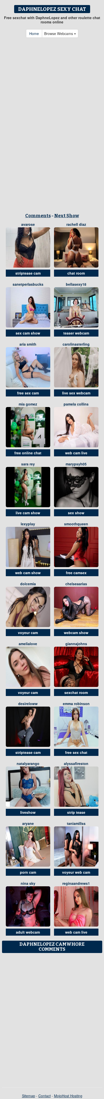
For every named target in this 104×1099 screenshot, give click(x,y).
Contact (44, 1095)
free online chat (27, 452)
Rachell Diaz (76, 224)
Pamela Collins (76, 404)
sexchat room (76, 692)
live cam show (28, 512)
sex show (76, 512)
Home (34, 33)
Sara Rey (28, 463)
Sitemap (28, 1095)
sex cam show (28, 333)
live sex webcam (76, 392)
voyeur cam (28, 632)
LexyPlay (28, 523)
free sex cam (28, 392)
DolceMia (28, 583)
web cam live (76, 452)
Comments (38, 215)
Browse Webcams (59, 33)
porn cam (28, 872)
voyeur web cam (76, 872)
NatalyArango (28, 763)
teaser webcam (76, 333)
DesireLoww (28, 703)
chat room (76, 273)
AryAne (28, 823)
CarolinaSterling (76, 344)
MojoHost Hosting (68, 1095)
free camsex (76, 572)
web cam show (28, 572)
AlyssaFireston (76, 763)
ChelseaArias (76, 583)
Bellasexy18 (76, 284)
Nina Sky (28, 883)
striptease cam (28, 273)
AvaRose (28, 224)
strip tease (76, 812)
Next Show (66, 215)
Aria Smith (27, 344)
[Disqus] (52, 1018)
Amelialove (28, 643)
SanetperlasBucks (28, 284)
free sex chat (76, 752)
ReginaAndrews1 (76, 883)
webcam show (76, 632)
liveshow (28, 812)
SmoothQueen (76, 523)
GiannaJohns (76, 643)
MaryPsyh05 (76, 463)
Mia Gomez (28, 404)
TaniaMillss (76, 823)
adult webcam (28, 932)
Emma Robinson (76, 703)
